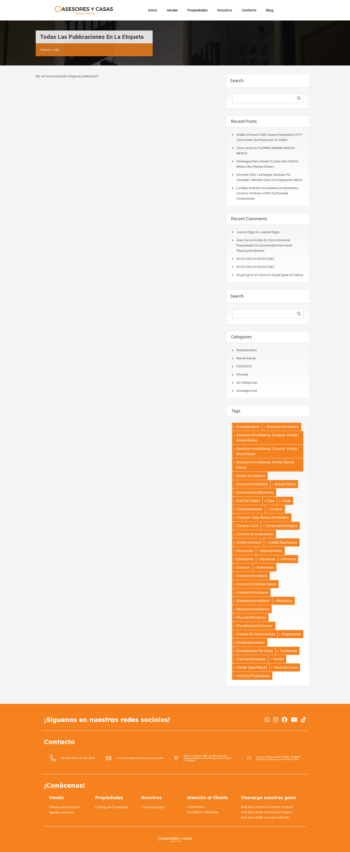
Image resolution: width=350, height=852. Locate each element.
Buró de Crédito (248, 501)
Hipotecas (267, 559)
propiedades (291, 634)
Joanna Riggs (269, 232)
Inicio (152, 10)
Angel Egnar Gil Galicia (287, 275)
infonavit (242, 374)
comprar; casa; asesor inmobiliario (262, 517)
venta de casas (286, 667)
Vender (172, 10)
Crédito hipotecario (282, 542)
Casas (286, 501)
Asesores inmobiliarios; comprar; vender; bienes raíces (267, 437)
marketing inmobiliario (253, 601)
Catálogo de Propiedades (111, 807)
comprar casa (247, 526)
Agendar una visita (61, 812)
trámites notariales (251, 659)
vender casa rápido (251, 667)
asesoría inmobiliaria (252, 484)
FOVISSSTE (244, 366)
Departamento (271, 551)
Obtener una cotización (64, 807)
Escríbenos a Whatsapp (202, 812)
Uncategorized (246, 390)
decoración (244, 551)
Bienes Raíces (246, 358)
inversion (243, 567)
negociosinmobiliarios (252, 609)
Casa (271, 501)
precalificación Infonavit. (254, 626)
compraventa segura (281, 526)
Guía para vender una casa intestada (265, 817)
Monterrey (284, 601)
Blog (269, 10)
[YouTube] (294, 719)
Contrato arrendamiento (255, 534)
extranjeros (245, 559)
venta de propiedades (253, 676)
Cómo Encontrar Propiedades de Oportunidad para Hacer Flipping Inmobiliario (264, 245)
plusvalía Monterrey (251, 617)
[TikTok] (303, 719)
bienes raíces (285, 484)
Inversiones (265, 567)
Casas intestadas (249, 509)
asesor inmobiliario (250, 476)
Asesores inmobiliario (282, 427)
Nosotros (224, 10)
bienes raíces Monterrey (255, 492)
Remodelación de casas (254, 651)
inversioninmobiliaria (251, 576)
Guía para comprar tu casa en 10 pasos (267, 807)
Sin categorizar (246, 382)
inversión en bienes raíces (256, 584)
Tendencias (288, 651)
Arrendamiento (246, 350)
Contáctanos (196, 807)
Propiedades (197, 10)
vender (278, 659)
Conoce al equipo (152, 807)
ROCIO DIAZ (266, 259)
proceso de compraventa (255, 634)
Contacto (249, 10)
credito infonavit (248, 542)
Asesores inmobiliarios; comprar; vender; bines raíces (267, 451)
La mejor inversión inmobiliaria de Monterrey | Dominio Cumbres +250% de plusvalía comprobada (267, 193)
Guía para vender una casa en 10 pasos (266, 812)
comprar (276, 509)
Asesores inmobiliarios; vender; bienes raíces (265, 464)
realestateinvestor (250, 642)
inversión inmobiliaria (252, 592)
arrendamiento (248, 427)
